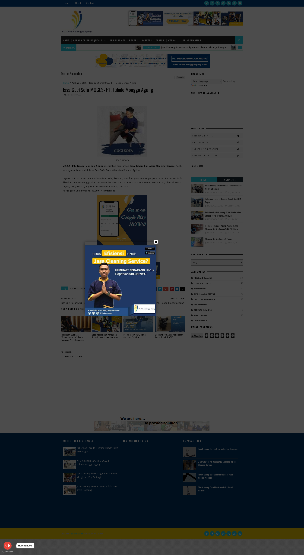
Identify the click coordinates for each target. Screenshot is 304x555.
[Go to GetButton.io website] (8, 552)
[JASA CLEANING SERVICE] (120, 280)
